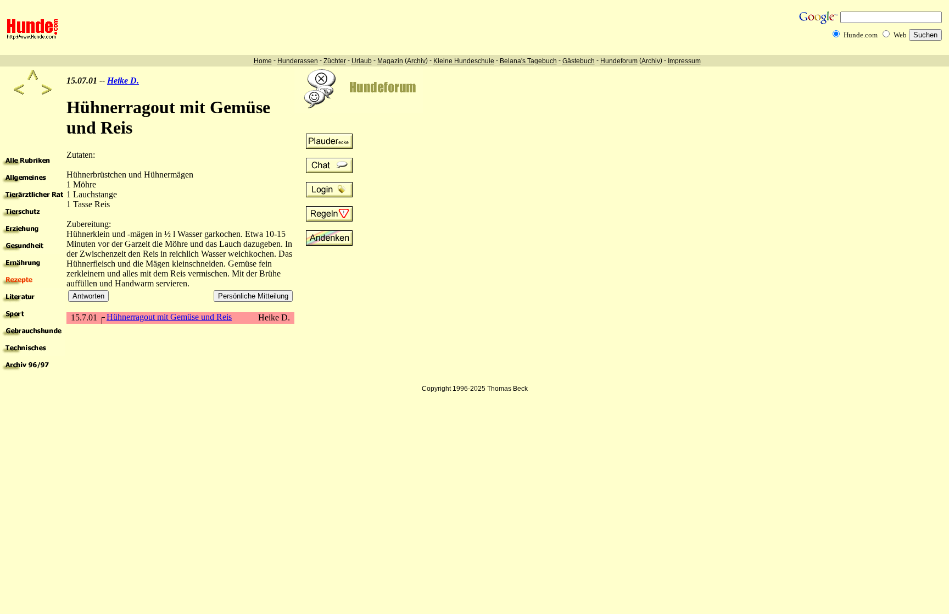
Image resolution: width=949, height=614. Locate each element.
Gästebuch (578, 61)
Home (263, 61)
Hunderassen (297, 61)
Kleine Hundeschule (463, 61)
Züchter (334, 61)
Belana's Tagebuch (528, 61)
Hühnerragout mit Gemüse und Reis (169, 317)
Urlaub (361, 61)
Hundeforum (619, 61)
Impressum (684, 61)
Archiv (416, 61)
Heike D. (123, 80)
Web (900, 35)
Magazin (390, 61)
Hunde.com (861, 35)
